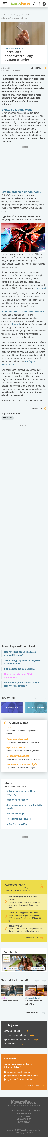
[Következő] (43, 698)
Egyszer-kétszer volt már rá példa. (23, 1076)
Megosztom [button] (36, 68)
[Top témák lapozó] (24, 698)
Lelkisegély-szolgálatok (15, 1035)
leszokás (7, 418)
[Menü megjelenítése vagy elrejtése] (5, 3)
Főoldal (4, 15)
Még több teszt (33, 1013)
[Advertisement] (24, 535)
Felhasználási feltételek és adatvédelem (24, 1112)
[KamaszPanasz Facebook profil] (24, 962)
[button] (39, 4)
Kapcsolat (24, 1122)
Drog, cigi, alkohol (20, 15)
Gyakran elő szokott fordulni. (20, 1079)
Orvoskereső (10, 1044)
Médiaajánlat (24, 1119)
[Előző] (36, 698)
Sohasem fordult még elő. (19, 1072)
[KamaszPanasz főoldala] (20, 3)
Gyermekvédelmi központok (17, 1039)
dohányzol (15, 324)
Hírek (10, 15)
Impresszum (24, 1116)
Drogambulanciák (12, 1031)
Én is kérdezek (31, 937)
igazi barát (41, 288)
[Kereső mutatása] (34, 4)
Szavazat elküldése (32, 1086)
